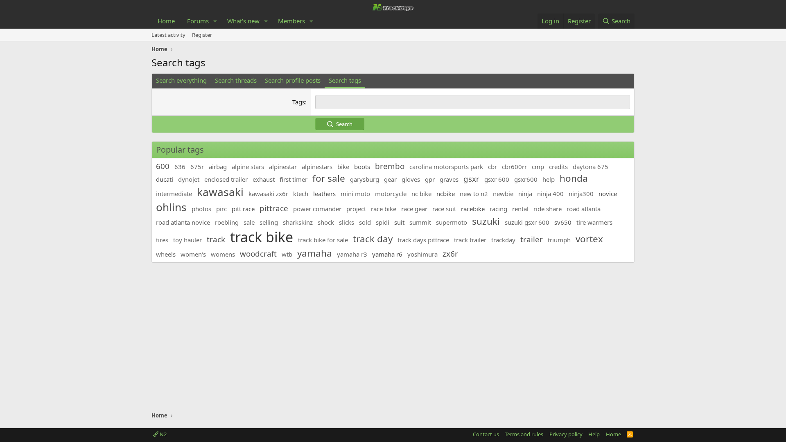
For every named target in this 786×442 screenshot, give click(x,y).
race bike (383, 209)
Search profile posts (293, 80)
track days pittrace (423, 240)
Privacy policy (566, 434)
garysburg (364, 179)
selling (269, 222)
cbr (492, 166)
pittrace (274, 208)
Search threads (236, 80)
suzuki (486, 221)
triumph (559, 240)
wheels (166, 254)
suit (399, 222)
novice (608, 193)
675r (197, 166)
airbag (218, 166)
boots (362, 166)
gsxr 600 (496, 179)
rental (520, 209)
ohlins (171, 207)
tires (162, 240)
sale (249, 222)
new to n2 (474, 193)
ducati (164, 179)
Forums (198, 21)
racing (498, 209)
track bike (261, 237)
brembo (389, 166)
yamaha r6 (387, 254)
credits (558, 166)
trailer (531, 239)
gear (390, 179)
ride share (547, 209)
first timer (293, 179)
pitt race (243, 209)
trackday (503, 240)
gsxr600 (526, 179)
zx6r (450, 253)
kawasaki (220, 192)
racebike (473, 209)
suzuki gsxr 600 (527, 222)
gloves (411, 179)
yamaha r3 (352, 254)
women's (193, 254)
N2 (162, 434)
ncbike (445, 193)
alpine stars (248, 166)
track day (373, 238)
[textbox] (473, 102)
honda (574, 178)
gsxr (471, 179)
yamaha (314, 253)
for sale (328, 178)
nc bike (421, 193)
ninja (525, 193)
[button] (215, 21)
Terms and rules (524, 434)
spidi (382, 222)
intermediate (174, 193)
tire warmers (594, 222)
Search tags (345, 80)
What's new (243, 21)
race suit (444, 209)
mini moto (355, 193)
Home (166, 21)
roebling (227, 222)
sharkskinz (298, 222)
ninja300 (581, 193)
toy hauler (187, 240)
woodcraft (258, 253)
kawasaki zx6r (268, 193)
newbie (503, 193)
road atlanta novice (183, 222)
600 (162, 166)
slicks (346, 222)
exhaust (264, 179)
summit (420, 222)
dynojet (188, 179)
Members (291, 21)
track (216, 239)
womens (223, 254)
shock (326, 222)
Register (202, 34)
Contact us (486, 434)
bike (343, 166)
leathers (324, 193)
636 (179, 166)
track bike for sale (323, 240)
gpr (430, 179)
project (356, 209)
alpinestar (283, 166)
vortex (589, 238)
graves (449, 179)
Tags (298, 102)
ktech (300, 193)
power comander (317, 209)
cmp (538, 166)
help (548, 179)
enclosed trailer (226, 179)
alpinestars (317, 166)
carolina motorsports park (446, 166)
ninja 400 (550, 193)
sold (365, 222)
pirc (221, 209)
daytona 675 (590, 166)
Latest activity (168, 34)
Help (594, 434)
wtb (287, 254)
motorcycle (391, 193)
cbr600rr (514, 166)
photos (201, 209)
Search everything (181, 80)
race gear (414, 209)
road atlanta (584, 209)
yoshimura (422, 254)
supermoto (451, 222)
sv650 (562, 222)
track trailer (470, 240)
